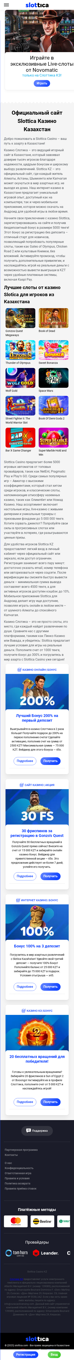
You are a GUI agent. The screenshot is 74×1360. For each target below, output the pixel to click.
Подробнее (25, 761)
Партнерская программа (21, 1149)
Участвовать (37, 83)
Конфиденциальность (19, 1168)
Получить (50, 761)
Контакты (11, 1154)
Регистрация (25, 1354)
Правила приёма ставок (21, 1188)
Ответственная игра (18, 1173)
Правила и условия (17, 1178)
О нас (8, 1163)
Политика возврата (17, 1183)
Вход (54, 1354)
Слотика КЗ (16, 1279)
